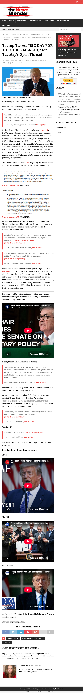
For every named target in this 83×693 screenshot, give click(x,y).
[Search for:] (70, 29)
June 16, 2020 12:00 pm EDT (14, 61)
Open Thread (27, 638)
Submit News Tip (63, 21)
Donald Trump (13, 638)
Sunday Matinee (67, 49)
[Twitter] (77, 2)
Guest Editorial (35, 21)
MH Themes (59, 689)
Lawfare (59, 132)
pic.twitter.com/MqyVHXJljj (14, 259)
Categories (6, 25)
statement (6, 271)
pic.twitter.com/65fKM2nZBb (69, 110)
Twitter (7, 642)
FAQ (27, 163)
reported (44, 130)
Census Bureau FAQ (10, 186)
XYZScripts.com (52, 692)
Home (4, 21)
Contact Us (21, 21)
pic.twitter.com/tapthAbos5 (14, 243)
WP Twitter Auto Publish (33, 692)
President (39, 638)
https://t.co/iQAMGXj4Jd (34, 432)
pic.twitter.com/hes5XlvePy (14, 417)
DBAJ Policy (49, 21)
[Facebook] (81, 2)
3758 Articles (36, 666)
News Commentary (19, 35)
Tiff (27, 61)
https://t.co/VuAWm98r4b (24, 240)
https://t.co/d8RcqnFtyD (67, 107)
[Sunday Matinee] (68, 41)
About (11, 21)
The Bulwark (61, 128)
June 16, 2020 (41, 125)
